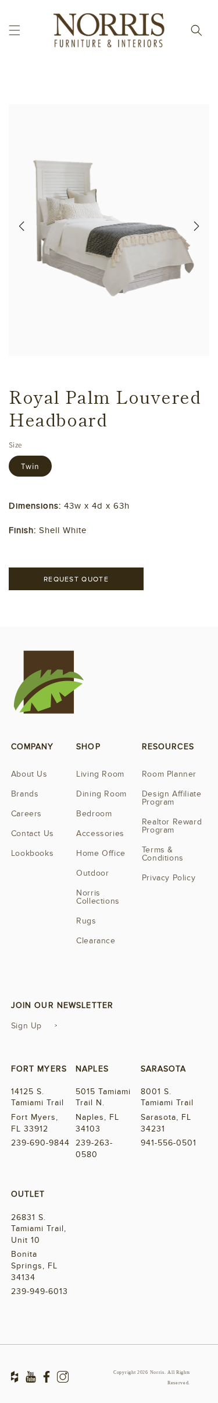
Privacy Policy (168, 878)
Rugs (86, 921)
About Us (29, 774)
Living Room (100, 774)
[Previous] (21, 230)
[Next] (196, 230)
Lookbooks (32, 853)
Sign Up (26, 1026)
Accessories (100, 833)
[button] (14, 30)
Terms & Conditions (163, 854)
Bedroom (94, 814)
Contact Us (32, 833)
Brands (25, 794)
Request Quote (76, 579)
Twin (30, 466)
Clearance (95, 941)
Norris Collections (98, 897)
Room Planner (169, 774)
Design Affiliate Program (172, 798)
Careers (26, 814)
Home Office (101, 853)
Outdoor (92, 873)
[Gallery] (109, 230)
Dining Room (101, 794)
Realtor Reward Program (172, 826)
